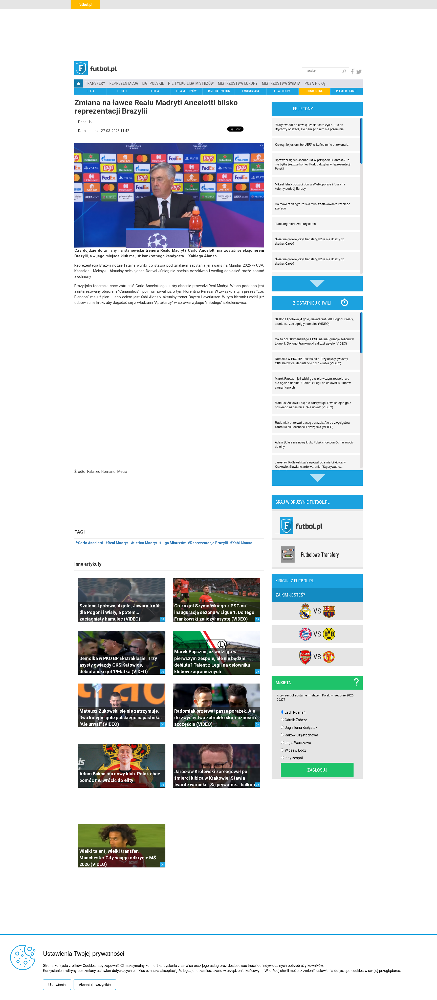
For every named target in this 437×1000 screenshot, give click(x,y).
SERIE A (154, 91)
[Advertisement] (218, 34)
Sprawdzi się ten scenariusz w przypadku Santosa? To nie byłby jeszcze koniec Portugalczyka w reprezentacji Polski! (313, 164)
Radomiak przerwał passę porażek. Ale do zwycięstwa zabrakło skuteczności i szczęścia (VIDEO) (215, 717)
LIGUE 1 (122, 91)
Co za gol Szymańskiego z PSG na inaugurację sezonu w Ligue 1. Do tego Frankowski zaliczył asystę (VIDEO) (214, 612)
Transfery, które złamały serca (295, 223)
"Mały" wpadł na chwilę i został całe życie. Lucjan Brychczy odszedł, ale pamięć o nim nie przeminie (309, 126)
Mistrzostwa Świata (281, 83)
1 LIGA (90, 91)
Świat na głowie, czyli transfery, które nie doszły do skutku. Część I (309, 261)
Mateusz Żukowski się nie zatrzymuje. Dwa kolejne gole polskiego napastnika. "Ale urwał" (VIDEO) (120, 717)
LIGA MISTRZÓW (186, 91)
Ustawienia (57, 984)
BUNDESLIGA (314, 91)
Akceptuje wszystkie (95, 984)
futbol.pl (85, 5)
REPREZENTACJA (123, 83)
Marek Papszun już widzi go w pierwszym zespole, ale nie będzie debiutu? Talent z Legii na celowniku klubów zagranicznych (313, 382)
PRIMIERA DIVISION (218, 91)
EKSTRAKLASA (250, 91)
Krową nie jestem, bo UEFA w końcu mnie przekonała (311, 144)
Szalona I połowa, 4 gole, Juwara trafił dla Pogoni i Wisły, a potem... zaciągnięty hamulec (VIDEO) (119, 612)
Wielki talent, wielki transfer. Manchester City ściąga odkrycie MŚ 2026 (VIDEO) (117, 857)
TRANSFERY (95, 83)
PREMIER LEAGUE (346, 91)
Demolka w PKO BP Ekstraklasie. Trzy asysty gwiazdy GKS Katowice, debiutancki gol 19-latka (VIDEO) (118, 665)
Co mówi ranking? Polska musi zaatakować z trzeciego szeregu (312, 206)
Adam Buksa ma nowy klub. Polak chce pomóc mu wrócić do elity (314, 444)
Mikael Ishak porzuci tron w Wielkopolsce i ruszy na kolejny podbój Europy (310, 186)
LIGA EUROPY (282, 91)
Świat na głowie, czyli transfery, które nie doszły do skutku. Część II (309, 241)
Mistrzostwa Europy (238, 83)
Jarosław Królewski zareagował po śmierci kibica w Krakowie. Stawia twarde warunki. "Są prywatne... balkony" (216, 778)
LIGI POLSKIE (153, 83)
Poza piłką (314, 83)
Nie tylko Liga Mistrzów (191, 83)
